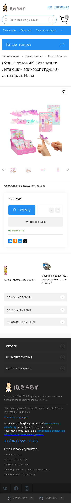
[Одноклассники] (15, 241)
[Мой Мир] (20, 241)
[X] (25, 241)
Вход (49, 7)
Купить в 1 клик (36, 221)
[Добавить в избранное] (64, 92)
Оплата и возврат (46, 30)
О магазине (9, 30)
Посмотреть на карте (16, 417)
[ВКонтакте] (10, 241)
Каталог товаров (18, 44)
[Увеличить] (35, 130)
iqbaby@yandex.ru (25, 449)
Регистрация (61, 7)
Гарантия (25, 30)
